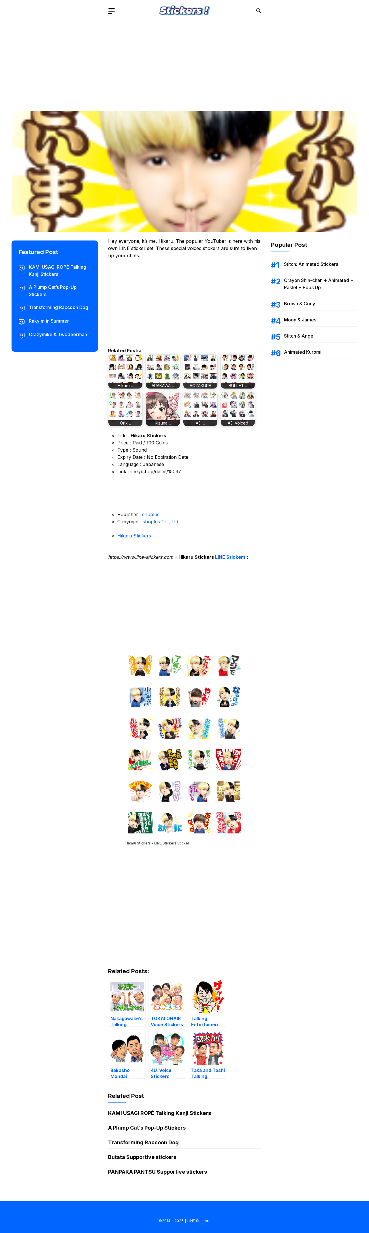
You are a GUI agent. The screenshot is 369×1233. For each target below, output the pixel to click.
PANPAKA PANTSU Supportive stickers (157, 1172)
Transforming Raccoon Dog (143, 1142)
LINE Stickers (230, 557)
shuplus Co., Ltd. (161, 521)
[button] (258, 10)
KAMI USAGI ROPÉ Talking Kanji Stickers (159, 1113)
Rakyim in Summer (49, 321)
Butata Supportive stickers (142, 1157)
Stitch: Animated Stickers (311, 264)
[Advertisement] (184, 62)
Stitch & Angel (299, 336)
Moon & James (300, 320)
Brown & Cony (299, 303)
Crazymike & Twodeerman (58, 334)
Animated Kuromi (302, 352)
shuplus (150, 514)
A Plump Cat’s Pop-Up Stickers (147, 1128)
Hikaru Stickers (134, 536)
